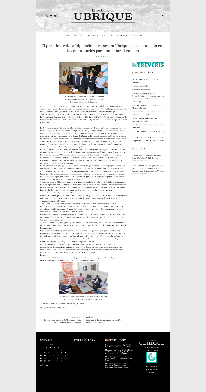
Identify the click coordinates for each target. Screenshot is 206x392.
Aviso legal (151, 372)
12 (41, 356)
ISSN (147, 367)
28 (49, 361)
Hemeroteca (92, 35)
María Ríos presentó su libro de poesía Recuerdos (117, 358)
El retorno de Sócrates (141, 90)
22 (53, 358)
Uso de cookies (152, 377)
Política (56, 304)
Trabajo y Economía (68, 304)
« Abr (42, 365)
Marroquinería (60, 308)
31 (61, 361)
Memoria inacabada (140, 86)
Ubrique (80, 304)
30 (57, 361)
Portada (67, 35)
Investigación (107, 35)
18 (65, 356)
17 (61, 356)
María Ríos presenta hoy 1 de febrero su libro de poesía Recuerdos (116, 366)
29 (53, 361)
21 (49, 358)
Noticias (77, 35)
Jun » (47, 365)
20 (45, 358)
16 (57, 356)
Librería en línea (143, 72)
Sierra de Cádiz (122, 35)
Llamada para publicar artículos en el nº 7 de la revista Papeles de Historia (119, 352)
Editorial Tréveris (116, 339)
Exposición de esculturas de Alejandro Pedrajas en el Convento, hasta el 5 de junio (62, 320)
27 (45, 361)
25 (65, 358)
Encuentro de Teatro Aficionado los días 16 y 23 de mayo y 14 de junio (104, 320)
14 (49, 356)
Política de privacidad (151, 375)
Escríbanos (137, 35)
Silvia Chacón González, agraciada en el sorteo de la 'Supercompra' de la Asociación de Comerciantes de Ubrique (148, 168)
